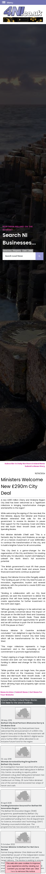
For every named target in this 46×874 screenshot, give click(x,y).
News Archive (7, 692)
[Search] (39, 256)
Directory (7, 250)
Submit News (21, 692)
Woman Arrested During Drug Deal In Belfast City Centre (19, 763)
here (8, 703)
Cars (24, 250)
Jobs (30, 250)
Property (17, 250)
